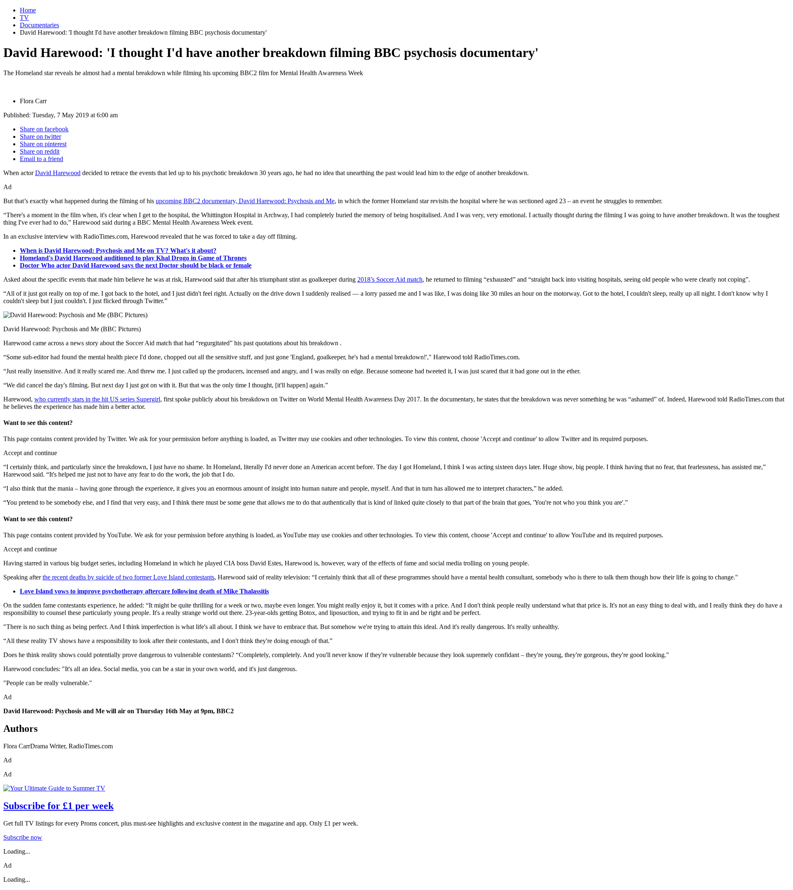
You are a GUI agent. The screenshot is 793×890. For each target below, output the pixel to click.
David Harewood (58, 172)
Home (28, 10)
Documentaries (39, 24)
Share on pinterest (43, 143)
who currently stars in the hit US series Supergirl (97, 399)
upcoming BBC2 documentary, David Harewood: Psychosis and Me (245, 200)
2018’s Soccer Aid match (390, 279)
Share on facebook (44, 129)
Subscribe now (22, 837)
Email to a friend (41, 158)
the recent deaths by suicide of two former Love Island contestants (128, 577)
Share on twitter (40, 136)
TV (24, 17)
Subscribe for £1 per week (58, 805)
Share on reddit (39, 151)
